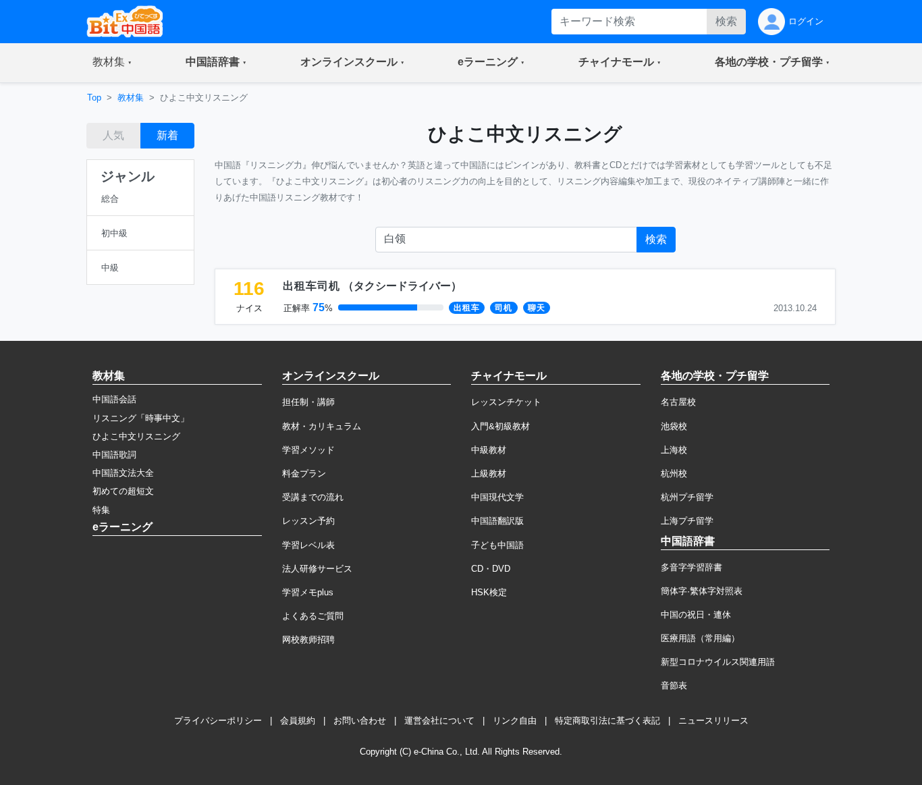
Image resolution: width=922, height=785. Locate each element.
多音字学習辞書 (691, 567)
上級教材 (488, 473)
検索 (726, 21)
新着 (167, 135)
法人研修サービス (317, 569)
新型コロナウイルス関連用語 (718, 662)
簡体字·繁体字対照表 (701, 591)
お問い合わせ (359, 720)
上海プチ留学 (687, 521)
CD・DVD (490, 569)
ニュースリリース (713, 720)
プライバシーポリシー (218, 720)
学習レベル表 (308, 545)
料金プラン (304, 473)
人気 (113, 135)
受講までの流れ (313, 497)
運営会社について (439, 720)
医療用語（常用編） (700, 638)
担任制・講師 (308, 402)
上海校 (674, 450)
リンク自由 (515, 720)
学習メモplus (307, 592)
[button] (112, 62)
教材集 (130, 97)
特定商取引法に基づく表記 (607, 720)
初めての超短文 (123, 491)
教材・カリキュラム (321, 426)
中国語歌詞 (114, 455)
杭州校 (674, 473)
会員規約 (297, 720)
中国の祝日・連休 (696, 615)
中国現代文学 (497, 497)
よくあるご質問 (313, 616)
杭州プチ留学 (687, 497)
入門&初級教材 (500, 426)
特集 (101, 510)
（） (372, 286)
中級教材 (488, 450)
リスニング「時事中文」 (140, 418)
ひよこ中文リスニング (136, 436)
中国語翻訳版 (497, 521)
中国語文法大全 (123, 473)
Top (94, 97)
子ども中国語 (497, 545)
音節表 (674, 685)
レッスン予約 (308, 521)
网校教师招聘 (308, 639)
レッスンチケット (506, 402)
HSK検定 (489, 592)
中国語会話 (114, 399)
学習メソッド (308, 450)
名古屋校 (678, 402)
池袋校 (674, 426)
